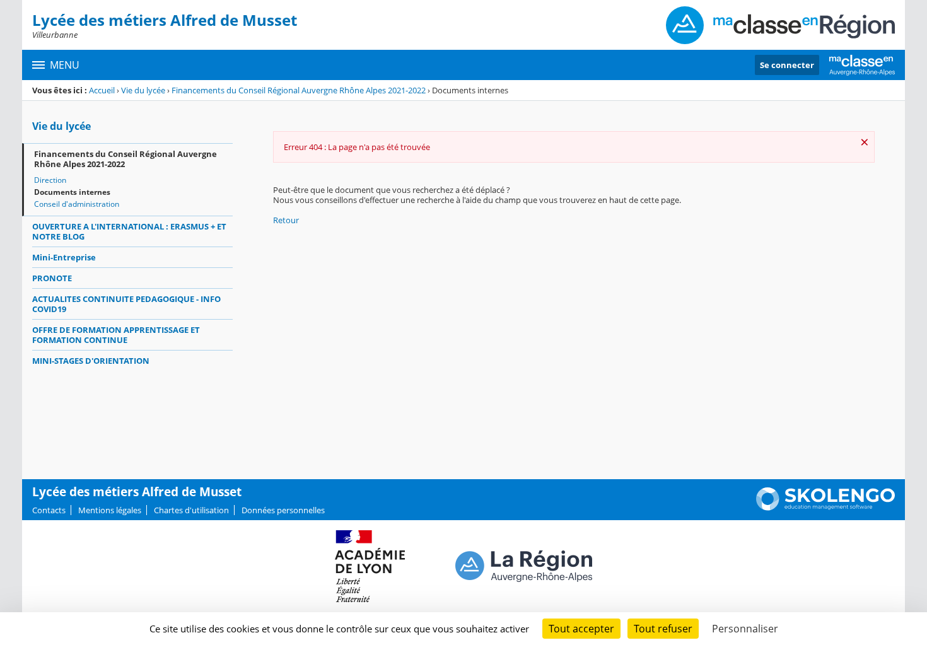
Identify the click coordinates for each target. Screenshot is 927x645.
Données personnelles (283, 510)
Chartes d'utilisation (191, 510)
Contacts (49, 510)
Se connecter (787, 65)
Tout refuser (663, 629)
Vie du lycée (143, 90)
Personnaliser (745, 629)
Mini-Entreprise (64, 257)
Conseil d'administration (76, 204)
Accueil (102, 90)
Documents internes (72, 192)
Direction (50, 180)
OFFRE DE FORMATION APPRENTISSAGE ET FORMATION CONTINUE (116, 335)
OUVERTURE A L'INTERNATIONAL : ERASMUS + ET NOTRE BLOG (129, 231)
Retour (286, 220)
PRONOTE (52, 278)
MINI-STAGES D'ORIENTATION (90, 360)
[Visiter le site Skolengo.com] (825, 507)
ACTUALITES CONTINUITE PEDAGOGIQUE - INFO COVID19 (126, 304)
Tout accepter (581, 629)
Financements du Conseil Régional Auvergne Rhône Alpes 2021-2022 (299, 90)
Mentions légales (109, 510)
